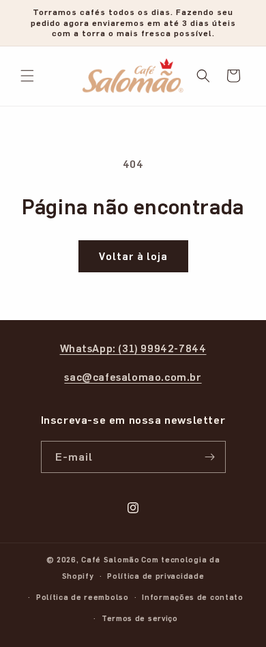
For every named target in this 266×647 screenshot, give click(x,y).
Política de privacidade (155, 576)
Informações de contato (192, 597)
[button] (27, 76)
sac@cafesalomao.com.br (132, 376)
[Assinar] (210, 457)
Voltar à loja (133, 255)
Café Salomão (110, 559)
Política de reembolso (82, 597)
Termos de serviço (140, 618)
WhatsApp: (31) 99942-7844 (133, 348)
